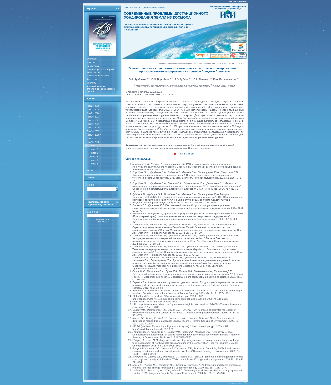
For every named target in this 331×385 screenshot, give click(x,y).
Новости (91, 62)
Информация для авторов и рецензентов (100, 70)
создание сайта (235, 383)
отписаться (102, 222)
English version (240, 1)
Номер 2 (94, 149)
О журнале (92, 59)
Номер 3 (94, 153)
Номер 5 (94, 160)
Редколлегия (93, 66)
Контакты (91, 83)
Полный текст (186, 153)
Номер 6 (94, 164)
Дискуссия (92, 79)
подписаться (102, 219)
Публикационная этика (98, 75)
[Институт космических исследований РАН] (228, 17)
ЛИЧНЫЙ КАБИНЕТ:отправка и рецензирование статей (101, 89)
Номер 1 (94, 146)
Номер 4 (94, 156)
